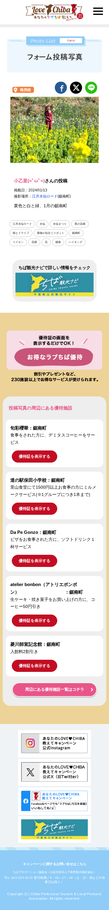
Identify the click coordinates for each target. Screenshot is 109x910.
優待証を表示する (34, 456)
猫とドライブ (21, 232)
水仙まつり (60, 223)
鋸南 (58, 242)
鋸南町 (76, 232)
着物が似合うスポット (50, 232)
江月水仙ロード (45, 196)
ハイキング (75, 242)
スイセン (18, 242)
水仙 (42, 223)
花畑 (34, 242)
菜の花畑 (79, 223)
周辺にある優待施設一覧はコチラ (54, 689)
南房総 (25, 90)
